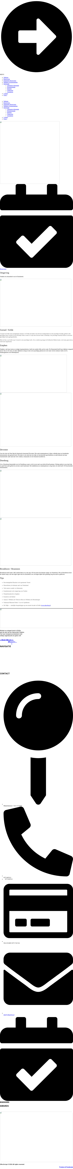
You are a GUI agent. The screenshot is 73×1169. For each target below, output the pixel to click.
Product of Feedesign (66, 1167)
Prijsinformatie (11, 87)
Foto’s (5, 95)
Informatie (6, 84)
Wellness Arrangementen (11, 82)
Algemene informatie (13, 85)
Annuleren (10, 92)
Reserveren (7, 79)
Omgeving (10, 90)
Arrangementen (4, 666)
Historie (9, 89)
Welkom (6, 77)
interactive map (4, 658)
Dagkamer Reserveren (10, 80)
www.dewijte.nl (45, 605)
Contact (6, 93)
